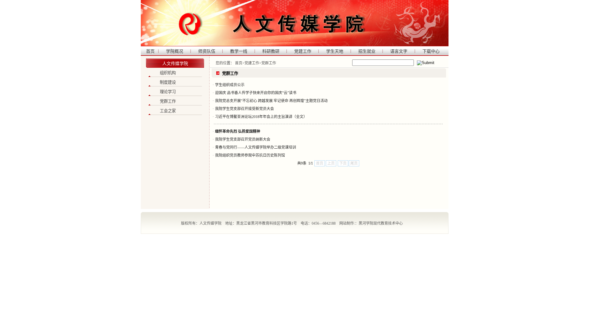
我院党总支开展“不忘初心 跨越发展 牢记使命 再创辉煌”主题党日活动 (271, 101)
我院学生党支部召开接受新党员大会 (244, 109)
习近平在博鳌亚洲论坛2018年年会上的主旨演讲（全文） (261, 117)
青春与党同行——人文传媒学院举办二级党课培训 (255, 147)
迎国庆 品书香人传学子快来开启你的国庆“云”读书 (255, 93)
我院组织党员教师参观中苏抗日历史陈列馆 (250, 155)
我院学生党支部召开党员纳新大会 (242, 139)
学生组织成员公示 (229, 85)
